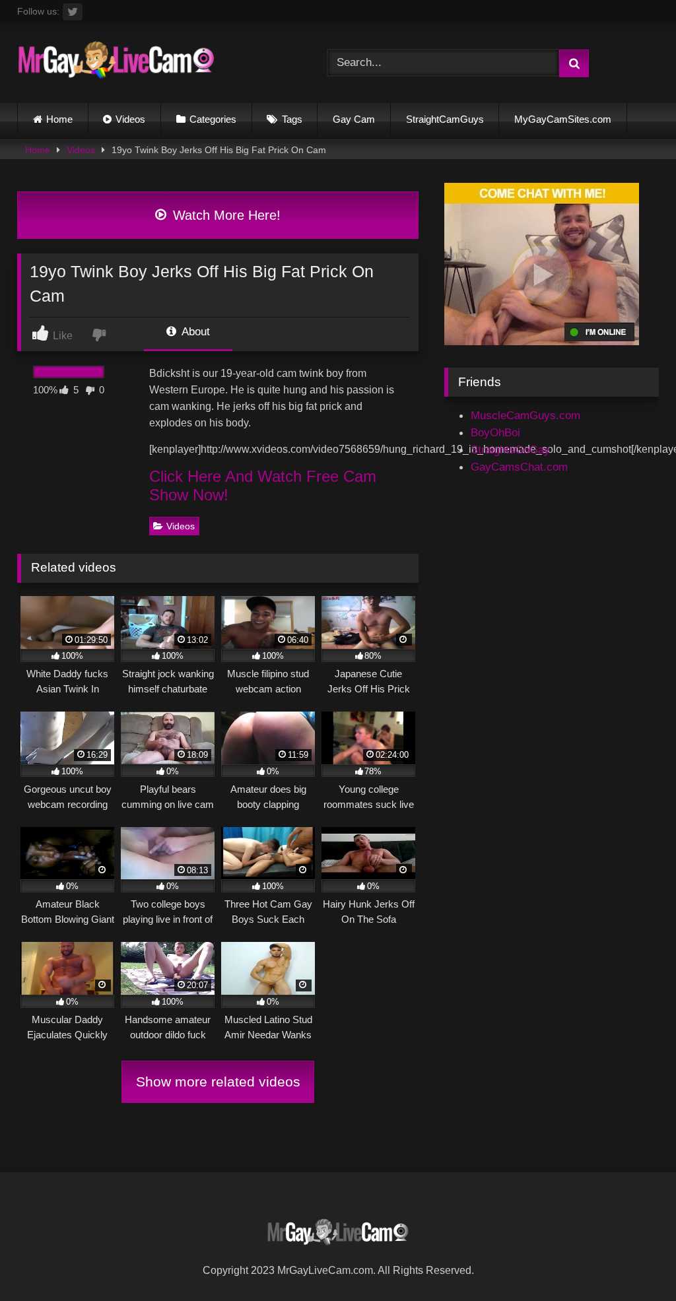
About (194, 331)
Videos (130, 119)
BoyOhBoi (495, 432)
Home (59, 119)
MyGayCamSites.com (562, 119)
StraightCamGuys (445, 119)
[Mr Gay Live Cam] (151, 63)
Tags (292, 119)
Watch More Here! (225, 215)
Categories (212, 119)
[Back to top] (634, 1261)
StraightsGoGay (510, 449)
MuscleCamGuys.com (525, 415)
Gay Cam (354, 119)
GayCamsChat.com (519, 466)
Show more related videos (218, 1081)
